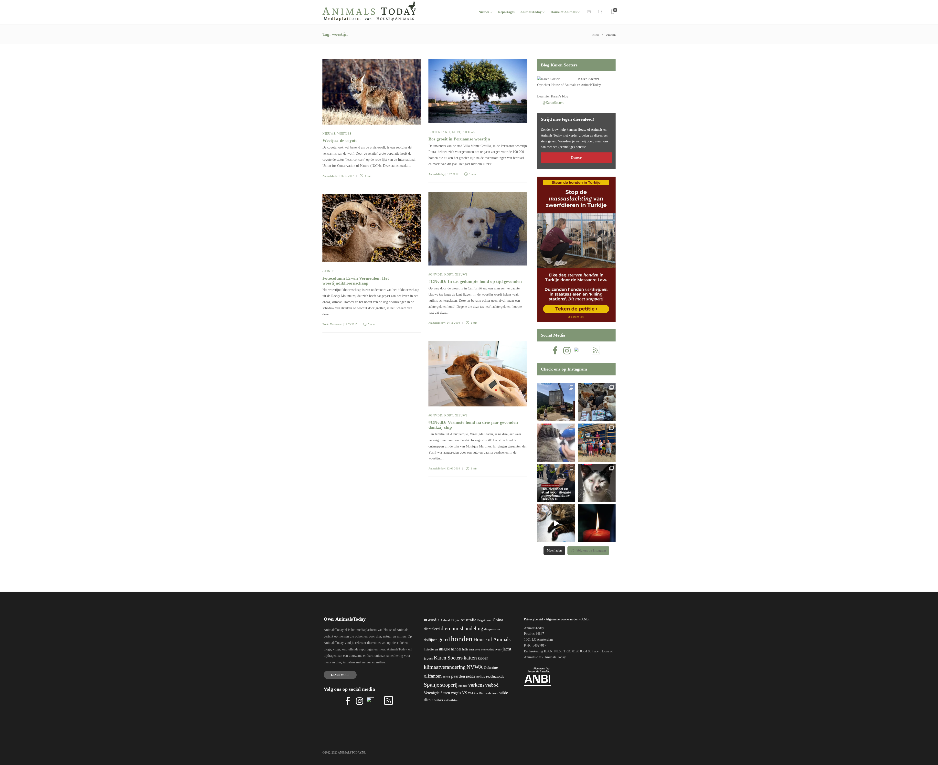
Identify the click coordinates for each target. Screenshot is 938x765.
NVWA (475, 667)
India (465, 649)
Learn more (340, 674)
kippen (483, 658)
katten (470, 658)
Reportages (506, 12)
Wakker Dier (476, 693)
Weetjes (344, 133)
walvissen (491, 693)
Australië (468, 620)
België (481, 620)
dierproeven (492, 629)
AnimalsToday (330, 175)
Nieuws (484, 12)
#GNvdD (435, 274)
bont (489, 620)
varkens (476, 685)
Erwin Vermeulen (332, 324)
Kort (456, 132)
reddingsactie (495, 676)
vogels (456, 693)
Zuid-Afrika (451, 700)
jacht (506, 648)
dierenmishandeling (462, 628)
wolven (438, 700)
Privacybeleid (533, 619)
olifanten (433, 676)
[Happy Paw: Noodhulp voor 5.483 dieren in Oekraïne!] (597, 402)
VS (464, 693)
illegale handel (450, 649)
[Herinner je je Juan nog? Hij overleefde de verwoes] (556, 442)
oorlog (446, 676)
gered (444, 639)
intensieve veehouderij (481, 649)
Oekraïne (491, 667)
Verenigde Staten (437, 693)
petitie (470, 676)
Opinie (328, 271)
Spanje (431, 684)
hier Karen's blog (556, 96)
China (498, 619)
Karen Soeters (588, 79)
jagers (428, 658)
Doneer (576, 157)
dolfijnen (430, 640)
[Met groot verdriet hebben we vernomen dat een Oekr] (597, 523)
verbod (492, 685)
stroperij (449, 685)
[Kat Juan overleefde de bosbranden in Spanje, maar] (556, 523)
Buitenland (439, 132)
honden (461, 639)
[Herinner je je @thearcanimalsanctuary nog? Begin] (556, 402)
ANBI (585, 619)
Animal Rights (449, 620)
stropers (462, 685)
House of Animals (563, 12)
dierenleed (432, 629)
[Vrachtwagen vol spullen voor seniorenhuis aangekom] (597, 442)
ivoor (498, 649)
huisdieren (431, 649)
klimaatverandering (445, 667)
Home (595, 34)
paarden (458, 676)
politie (480, 676)
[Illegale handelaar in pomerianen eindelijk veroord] (556, 483)
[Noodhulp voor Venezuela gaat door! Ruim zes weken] (597, 483)
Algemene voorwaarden (562, 619)
